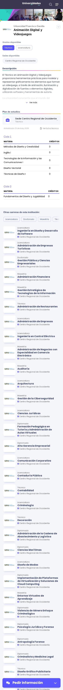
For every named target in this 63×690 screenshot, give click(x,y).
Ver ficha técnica (51, 128)
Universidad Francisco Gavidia (29, 26)
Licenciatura (24, 47)
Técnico (8, 47)
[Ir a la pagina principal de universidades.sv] (31, 4)
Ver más (33, 102)
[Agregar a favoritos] (58, 27)
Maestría (44, 219)
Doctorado (28, 219)
